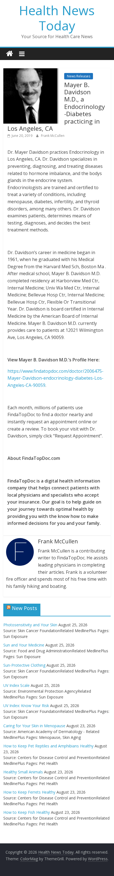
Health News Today (57, 18)
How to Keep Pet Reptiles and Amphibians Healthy (48, 746)
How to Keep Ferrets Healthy (29, 792)
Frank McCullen (52, 135)
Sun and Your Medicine (23, 645)
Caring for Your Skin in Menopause (34, 725)
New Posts (24, 608)
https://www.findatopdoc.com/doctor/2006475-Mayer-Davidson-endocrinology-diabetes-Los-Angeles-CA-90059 (55, 378)
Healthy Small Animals (23, 772)
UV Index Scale (16, 685)
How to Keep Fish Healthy (26, 812)
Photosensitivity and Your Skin (30, 624)
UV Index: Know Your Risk (26, 705)
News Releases (78, 76)
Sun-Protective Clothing (24, 665)
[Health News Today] (9, 54)
